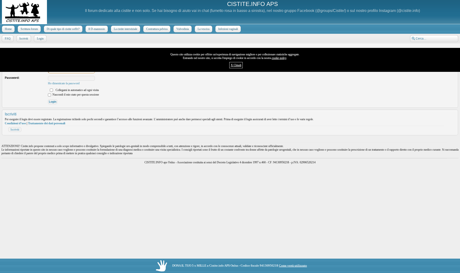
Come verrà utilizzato (293, 265)
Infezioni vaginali (228, 29)
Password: (12, 78)
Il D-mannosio (96, 29)
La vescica (203, 29)
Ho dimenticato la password (64, 83)
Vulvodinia (182, 29)
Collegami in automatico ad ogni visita (77, 90)
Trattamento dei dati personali (46, 123)
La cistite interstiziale (125, 29)
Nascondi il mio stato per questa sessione (75, 94)
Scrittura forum (29, 29)
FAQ (8, 38)
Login (40, 38)
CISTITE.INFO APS (252, 4)
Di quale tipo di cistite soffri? (63, 29)
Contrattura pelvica (156, 29)
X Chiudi (236, 65)
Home (8, 29)
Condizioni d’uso (15, 123)
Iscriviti (23, 38)
